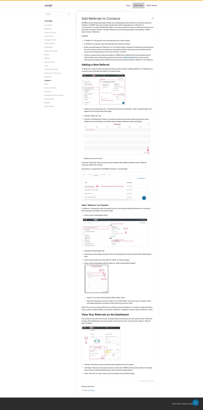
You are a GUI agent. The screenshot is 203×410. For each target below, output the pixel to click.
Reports (47, 54)
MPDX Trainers (49, 106)
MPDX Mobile (151, 5)
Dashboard (47, 77)
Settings (47, 58)
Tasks (46, 84)
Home (128, 5)
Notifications (48, 47)
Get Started (48, 25)
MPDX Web (138, 5)
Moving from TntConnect (52, 73)
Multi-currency (49, 99)
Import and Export (50, 32)
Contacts (47, 80)
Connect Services (50, 88)
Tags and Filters (49, 62)
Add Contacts (129, 57)
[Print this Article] (153, 18)
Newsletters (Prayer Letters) (53, 95)
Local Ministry (48, 36)
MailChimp (47, 29)
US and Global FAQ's (51, 69)
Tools (46, 66)
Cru (175, 404)
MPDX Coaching (49, 43)
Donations (47, 91)
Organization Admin (50, 51)
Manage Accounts (50, 40)
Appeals (47, 102)
